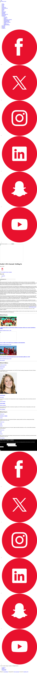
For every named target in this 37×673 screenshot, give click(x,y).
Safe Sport (3, 25)
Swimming (1, 368)
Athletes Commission (7, 22)
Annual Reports (6, 23)
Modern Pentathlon (3, 405)
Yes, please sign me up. (4, 450)
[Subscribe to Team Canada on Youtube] (19, 242)
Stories (3, 3)
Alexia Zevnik (2, 366)
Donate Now (4, 7)
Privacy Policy (4, 669)
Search (1, 243)
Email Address (4, 445)
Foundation (3, 12)
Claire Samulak (2, 403)
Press (3, 10)
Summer (1, 417)
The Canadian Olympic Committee (6, 272)
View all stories (2, 360)
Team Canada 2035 (5, 14)
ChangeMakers (6, 671)
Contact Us (3, 28)
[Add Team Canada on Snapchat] (19, 206)
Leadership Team (6, 21)
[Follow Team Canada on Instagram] (19, 135)
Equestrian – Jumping (3, 415)
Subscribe (3, 27)
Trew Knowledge (16, 671)
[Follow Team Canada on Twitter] (19, 522)
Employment (4, 15)
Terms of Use (4, 670)
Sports (3, 5)
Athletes (3, 4)
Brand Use (3, 26)
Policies (5, 18)
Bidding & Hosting (7, 24)
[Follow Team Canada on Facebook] (19, 64)
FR (1, 0)
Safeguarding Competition (8, 19)
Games (3, 6)
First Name (3, 443)
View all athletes (2, 409)
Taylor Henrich (2, 395)
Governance (6, 17)
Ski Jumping (2, 397)
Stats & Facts (4, 11)
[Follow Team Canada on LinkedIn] (19, 171)
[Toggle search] (0, 2)
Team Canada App (5, 8)
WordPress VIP (26, 671)
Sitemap (3, 668)
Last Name (3, 444)
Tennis (1, 423)
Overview (5, 16)
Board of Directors (7, 20)
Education (3, 13)
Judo (1, 431)
